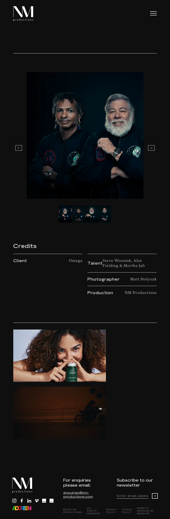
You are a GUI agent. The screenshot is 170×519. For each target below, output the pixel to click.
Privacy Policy (111, 511)
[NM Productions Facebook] (22, 501)
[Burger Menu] (153, 13)
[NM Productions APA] (44, 501)
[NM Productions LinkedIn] (29, 501)
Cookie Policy (127, 511)
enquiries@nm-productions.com (78, 495)
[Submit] (155, 496)
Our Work (38, 32)
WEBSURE (143, 513)
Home (18, 32)
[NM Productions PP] (52, 501)
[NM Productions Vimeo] (37, 501)
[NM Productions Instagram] (14, 501)
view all (148, 318)
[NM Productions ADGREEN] (21, 508)
